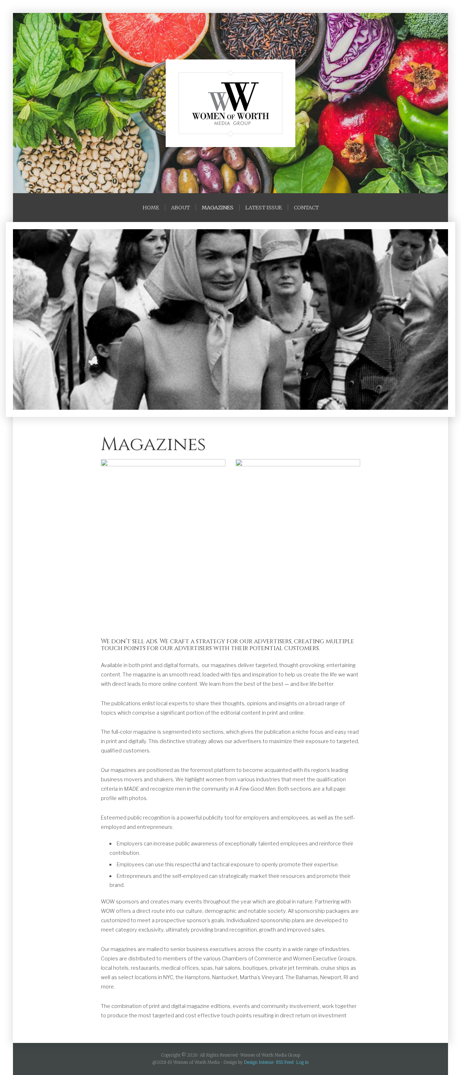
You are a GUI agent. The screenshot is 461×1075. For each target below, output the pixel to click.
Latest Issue (263, 207)
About (180, 207)
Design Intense (258, 1062)
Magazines (217, 207)
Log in (302, 1062)
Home (151, 207)
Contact (306, 207)
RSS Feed (285, 1062)
